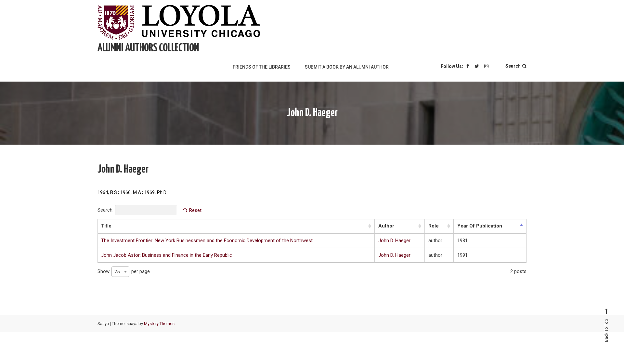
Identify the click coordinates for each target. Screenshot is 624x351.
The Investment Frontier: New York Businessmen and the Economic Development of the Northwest (207, 240)
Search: (105, 210)
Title (106, 226)
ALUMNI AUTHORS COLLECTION (148, 48)
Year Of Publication (479, 226)
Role (433, 226)
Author (386, 226)
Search (513, 66)
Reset (195, 210)
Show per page (124, 271)
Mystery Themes (159, 323)
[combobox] (120, 271)
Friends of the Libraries (262, 67)
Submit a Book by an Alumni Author (347, 67)
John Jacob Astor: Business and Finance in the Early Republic (166, 255)
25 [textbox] (117, 272)
